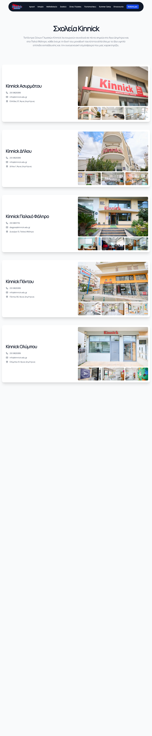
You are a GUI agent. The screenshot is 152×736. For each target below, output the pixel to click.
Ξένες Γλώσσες (75, 6)
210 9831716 (15, 223)
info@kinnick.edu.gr (18, 97)
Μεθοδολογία (51, 6)
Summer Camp (105, 6)
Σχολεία (63, 6)
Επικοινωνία (119, 6)
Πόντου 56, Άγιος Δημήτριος (22, 296)
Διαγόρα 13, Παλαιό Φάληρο (22, 231)
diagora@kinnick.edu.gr (20, 227)
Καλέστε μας (132, 6)
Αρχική (32, 6)
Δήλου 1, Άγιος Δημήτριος (21, 166)
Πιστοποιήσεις (90, 6)
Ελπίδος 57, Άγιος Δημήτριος (22, 101)
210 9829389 (15, 92)
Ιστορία (40, 6)
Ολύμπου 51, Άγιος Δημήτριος (22, 362)
